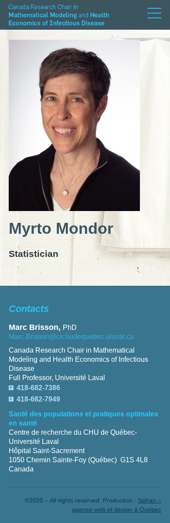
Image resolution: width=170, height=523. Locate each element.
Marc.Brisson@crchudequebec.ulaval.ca (71, 336)
